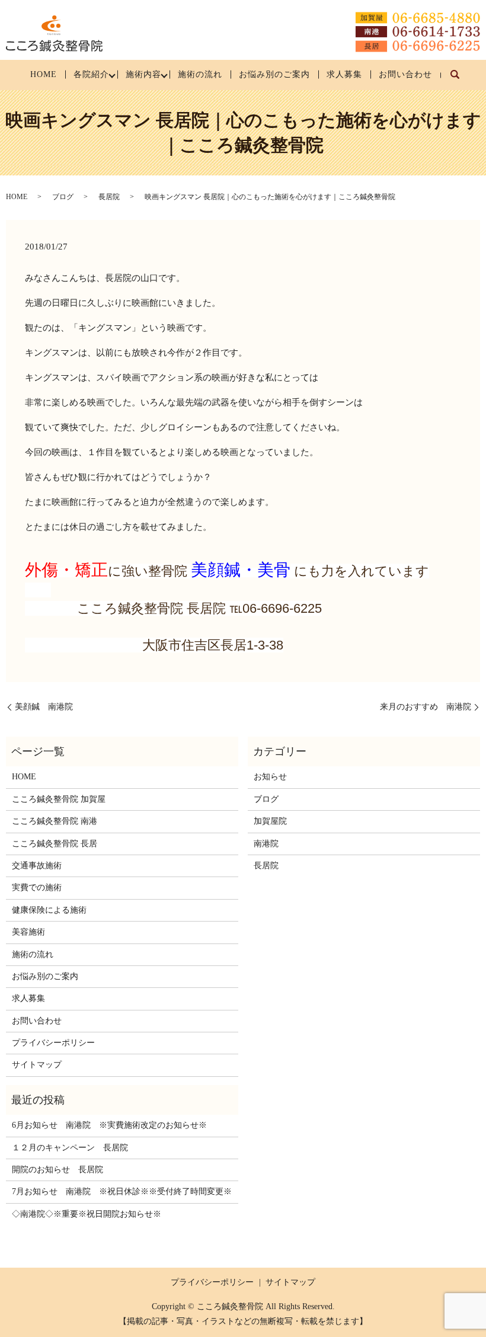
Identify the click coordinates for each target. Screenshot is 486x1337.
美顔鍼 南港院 (44, 706)
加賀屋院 (270, 821)
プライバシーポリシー (53, 1042)
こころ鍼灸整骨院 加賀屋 (58, 799)
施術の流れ (200, 74)
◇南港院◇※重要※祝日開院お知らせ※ (86, 1214)
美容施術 (28, 931)
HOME (43, 74)
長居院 (109, 197)
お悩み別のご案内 (274, 74)
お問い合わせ (405, 74)
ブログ (62, 197)
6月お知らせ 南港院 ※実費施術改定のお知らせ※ (109, 1125)
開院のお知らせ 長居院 (57, 1169)
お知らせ (270, 776)
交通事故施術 (37, 865)
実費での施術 (37, 887)
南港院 (266, 843)
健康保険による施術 (49, 910)
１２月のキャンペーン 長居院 (70, 1147)
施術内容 (143, 74)
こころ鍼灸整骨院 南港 (54, 821)
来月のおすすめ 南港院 (425, 706)
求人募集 (344, 74)
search (460, 80)
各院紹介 (91, 74)
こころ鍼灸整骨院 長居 (54, 843)
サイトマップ (37, 1064)
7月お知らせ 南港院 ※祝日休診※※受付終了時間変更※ (122, 1191)
